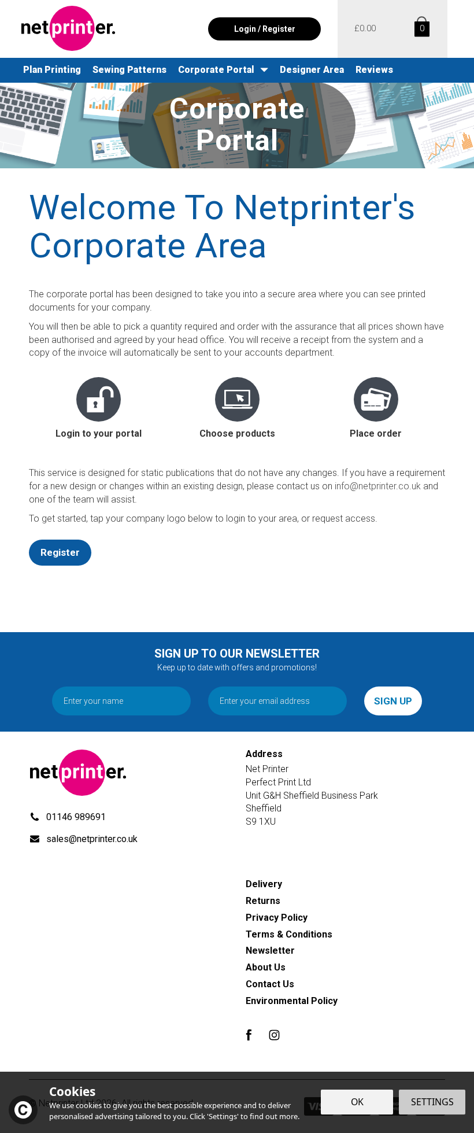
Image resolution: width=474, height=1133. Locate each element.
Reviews (374, 69)
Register (60, 552)
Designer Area (312, 69)
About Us (266, 967)
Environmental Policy (292, 1000)
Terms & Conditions (289, 934)
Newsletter (270, 950)
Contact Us (270, 984)
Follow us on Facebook (248, 1035)
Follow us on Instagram (274, 1035)
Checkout (365, 29)
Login (245, 29)
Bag (419, 29)
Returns (263, 900)
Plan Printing (52, 69)
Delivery (264, 884)
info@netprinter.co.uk (378, 486)
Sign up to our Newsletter (237, 660)
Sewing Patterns (129, 69)
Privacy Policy (277, 917)
